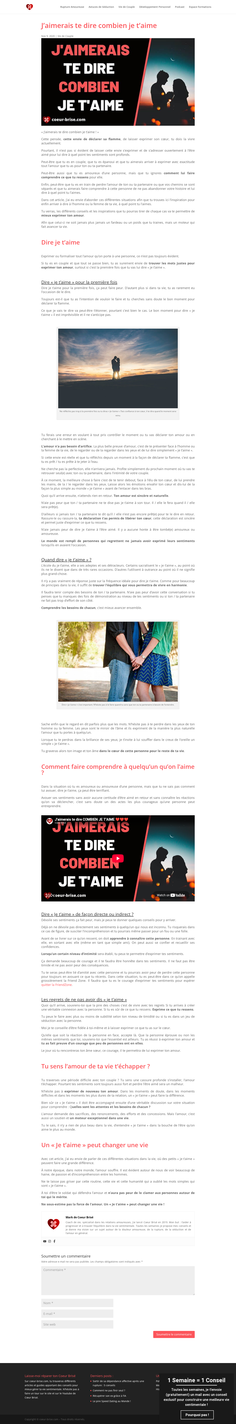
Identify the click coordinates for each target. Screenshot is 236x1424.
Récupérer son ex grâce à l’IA (109, 1395)
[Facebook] (54, 1241)
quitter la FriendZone (56, 985)
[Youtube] (44, 1241)
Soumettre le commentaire (174, 1334)
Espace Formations (200, 7)
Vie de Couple (127, 7)
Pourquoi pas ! (197, 1415)
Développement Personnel (155, 7)
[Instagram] (49, 1241)
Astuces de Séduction (101, 7)
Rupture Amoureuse (72, 7)
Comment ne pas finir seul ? (109, 1390)
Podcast (180, 7)
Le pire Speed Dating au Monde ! (112, 1401)
